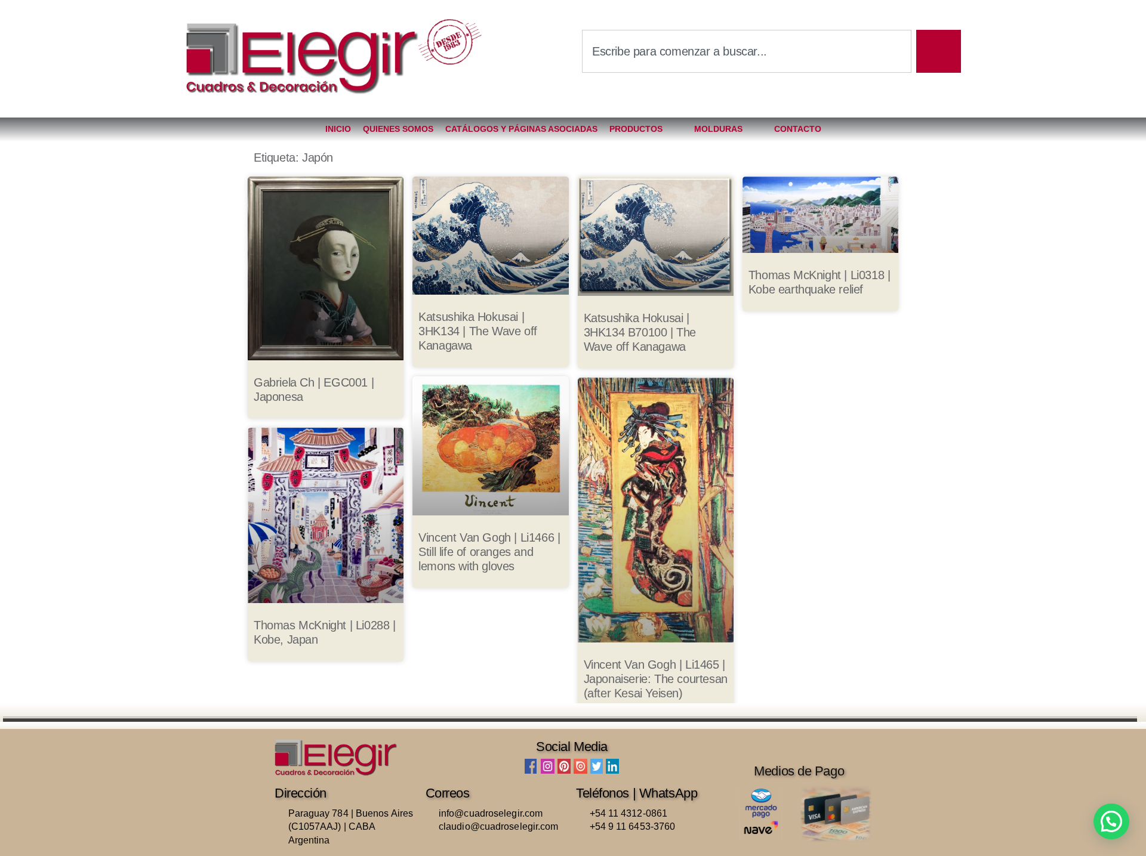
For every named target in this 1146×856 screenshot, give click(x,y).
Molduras (718, 129)
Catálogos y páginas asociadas (521, 129)
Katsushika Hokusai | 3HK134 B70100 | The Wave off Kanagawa (640, 332)
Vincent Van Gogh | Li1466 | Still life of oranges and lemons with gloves (489, 552)
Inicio (338, 129)
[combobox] (746, 51)
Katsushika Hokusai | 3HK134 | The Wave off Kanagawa (477, 331)
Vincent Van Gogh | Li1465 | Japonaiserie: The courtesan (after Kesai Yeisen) (656, 679)
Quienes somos (398, 129)
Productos (636, 129)
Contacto (797, 129)
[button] (1111, 821)
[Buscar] (938, 51)
